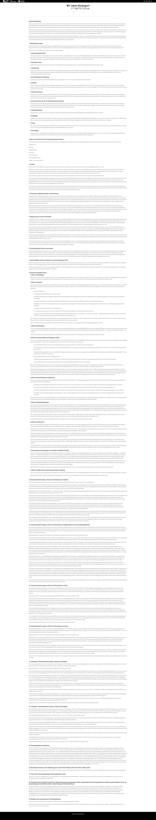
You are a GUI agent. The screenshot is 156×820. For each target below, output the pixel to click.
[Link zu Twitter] (147, 1)
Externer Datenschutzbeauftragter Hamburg (96, 804)
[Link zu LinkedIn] (144, 1)
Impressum (74, 814)
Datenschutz (81, 814)
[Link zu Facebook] (151, 1)
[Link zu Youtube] (149, 1)
